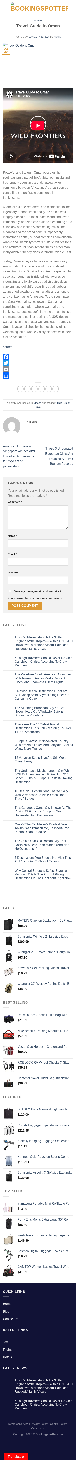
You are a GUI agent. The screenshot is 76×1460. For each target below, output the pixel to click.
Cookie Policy (58, 1423)
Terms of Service (18, 1423)
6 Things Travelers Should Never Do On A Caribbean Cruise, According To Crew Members (43, 661)
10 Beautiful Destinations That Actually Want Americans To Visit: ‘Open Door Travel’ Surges (41, 794)
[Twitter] (38, 363)
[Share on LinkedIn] (55, 389)
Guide (58, 402)
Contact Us (10, 1319)
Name (12, 535)
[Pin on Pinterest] (48, 389)
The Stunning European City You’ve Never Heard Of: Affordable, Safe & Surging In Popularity (39, 711)
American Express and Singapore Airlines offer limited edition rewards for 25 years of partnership (19, 456)
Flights (7, 1349)
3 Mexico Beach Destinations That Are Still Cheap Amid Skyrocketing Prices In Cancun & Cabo (42, 694)
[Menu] (5, 7)
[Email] (38, 369)
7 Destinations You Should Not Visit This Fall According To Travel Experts (43, 859)
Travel (37, 406)
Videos (38, 20)
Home (7, 1303)
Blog (6, 1311)
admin (57, 37)
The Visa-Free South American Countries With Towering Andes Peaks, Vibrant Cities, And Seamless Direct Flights (43, 678)
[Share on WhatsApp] (20, 389)
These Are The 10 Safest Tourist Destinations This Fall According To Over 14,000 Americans (43, 728)
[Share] (38, 375)
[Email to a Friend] (41, 389)
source (7, 347)
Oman (67, 402)
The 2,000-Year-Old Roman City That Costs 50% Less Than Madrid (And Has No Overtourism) (42, 844)
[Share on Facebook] (27, 389)
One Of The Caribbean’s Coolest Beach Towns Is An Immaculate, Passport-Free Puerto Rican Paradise (42, 828)
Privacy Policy (39, 1423)
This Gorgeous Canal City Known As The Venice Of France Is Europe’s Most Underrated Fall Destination (43, 811)
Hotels (7, 1357)
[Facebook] (38, 357)
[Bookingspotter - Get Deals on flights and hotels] (39, 7)
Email (12, 554)
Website (13, 572)
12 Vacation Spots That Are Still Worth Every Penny (41, 759)
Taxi (6, 1342)
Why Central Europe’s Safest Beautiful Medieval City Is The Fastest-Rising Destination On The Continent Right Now (43, 874)
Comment (15, 501)
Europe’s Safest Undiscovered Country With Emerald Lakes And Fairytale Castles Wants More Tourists (44, 744)
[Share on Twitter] (34, 389)
